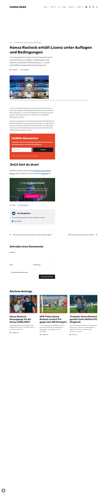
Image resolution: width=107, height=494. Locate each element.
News (45, 7)
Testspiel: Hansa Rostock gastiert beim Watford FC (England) (83, 319)
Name (11, 264)
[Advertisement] (53, 29)
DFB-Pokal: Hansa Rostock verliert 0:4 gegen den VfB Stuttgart (53, 319)
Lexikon (79, 7)
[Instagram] (89, 7)
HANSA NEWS (18, 7)
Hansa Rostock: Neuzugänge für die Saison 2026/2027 (20, 319)
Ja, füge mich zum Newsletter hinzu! (19, 272)
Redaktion (26, 69)
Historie (71, 7)
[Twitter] (86, 7)
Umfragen (44, 173)
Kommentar (13, 252)
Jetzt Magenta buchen (32, 196)
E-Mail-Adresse (37, 264)
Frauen (64, 7)
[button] (96, 7)
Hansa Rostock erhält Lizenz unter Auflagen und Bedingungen (27, 42)
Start (11, 42)
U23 (59, 7)
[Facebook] (93, 7)
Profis (52, 7)
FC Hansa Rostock (24, 205)
